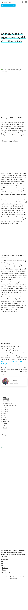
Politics (5, 419)
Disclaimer (5, 564)
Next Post (24, 367)
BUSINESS (6, 399)
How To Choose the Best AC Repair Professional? (21, 372)
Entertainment (7, 403)
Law (4, 415)
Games (5, 407)
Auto (4, 397)
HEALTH (5, 411)
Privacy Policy (6, 572)
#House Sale (4, 362)
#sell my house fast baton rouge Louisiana (13, 364)
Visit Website (14, 383)
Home (5, 413)
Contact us (5, 562)
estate (19, 359)
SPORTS (5, 424)
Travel (5, 428)
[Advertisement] (14, 19)
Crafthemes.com (14, 578)
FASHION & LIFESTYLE (8, 5)
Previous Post (4, 367)
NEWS (4, 417)
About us (5, 560)
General (5, 409)
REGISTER (6, 422)
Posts (4, 570)
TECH (4, 426)
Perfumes (5, 568)
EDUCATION (6, 401)
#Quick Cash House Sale (15, 362)
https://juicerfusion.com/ (8, 435)
